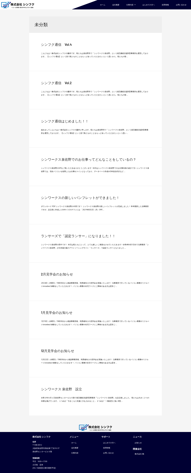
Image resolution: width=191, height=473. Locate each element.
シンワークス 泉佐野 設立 (61, 389)
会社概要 (115, 5)
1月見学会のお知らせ (57, 312)
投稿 (43, 393)
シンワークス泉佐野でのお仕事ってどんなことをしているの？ (88, 159)
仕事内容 (129, 5)
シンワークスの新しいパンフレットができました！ (80, 198)
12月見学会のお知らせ (57, 351)
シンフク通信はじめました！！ (65, 121)
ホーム (102, 5)
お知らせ (138, 442)
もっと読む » (46, 60)
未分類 (43, 48)
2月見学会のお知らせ (57, 274)
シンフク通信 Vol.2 (56, 83)
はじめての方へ (148, 5)
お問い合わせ (181, 5)
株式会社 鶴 (139, 454)
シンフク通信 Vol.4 (56, 44)
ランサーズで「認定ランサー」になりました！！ (78, 236)
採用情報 (165, 5)
